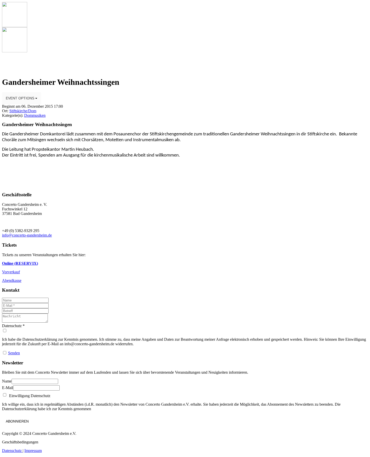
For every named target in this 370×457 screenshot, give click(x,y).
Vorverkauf (11, 272)
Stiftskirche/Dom (22, 111)
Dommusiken (35, 115)
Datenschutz (12, 450)
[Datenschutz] (185, 330)
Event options (20, 98)
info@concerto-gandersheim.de (27, 235)
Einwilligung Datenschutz (28, 396)
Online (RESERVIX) (20, 263)
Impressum (33, 450)
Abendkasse (11, 280)
